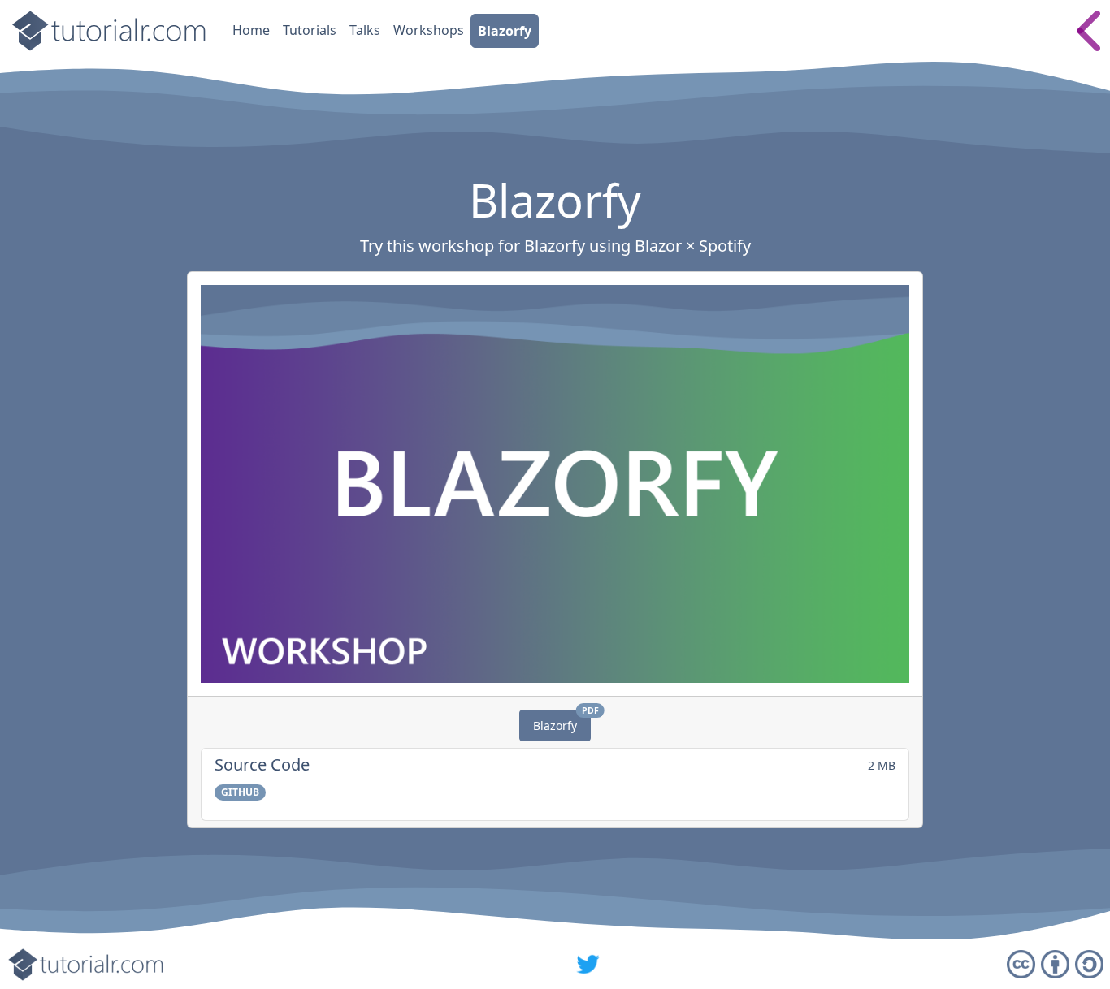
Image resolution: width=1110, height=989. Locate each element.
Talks (364, 30)
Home (251, 30)
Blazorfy (504, 31)
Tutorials (309, 30)
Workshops (428, 30)
